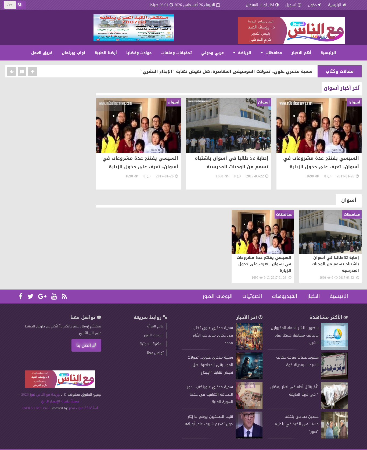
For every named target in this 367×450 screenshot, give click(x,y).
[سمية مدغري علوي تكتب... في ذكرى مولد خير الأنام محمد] (249, 348)
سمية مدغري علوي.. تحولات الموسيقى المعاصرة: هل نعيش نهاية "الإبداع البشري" (226, 71)
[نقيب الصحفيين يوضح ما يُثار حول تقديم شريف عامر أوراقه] (249, 437)
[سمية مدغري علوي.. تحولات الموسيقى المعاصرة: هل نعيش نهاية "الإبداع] (249, 378)
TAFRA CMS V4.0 (36, 408)
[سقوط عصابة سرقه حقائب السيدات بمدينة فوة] (334, 378)
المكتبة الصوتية (152, 344)
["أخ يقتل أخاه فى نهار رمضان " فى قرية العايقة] (334, 407)
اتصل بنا (83, 345)
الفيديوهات (284, 296)
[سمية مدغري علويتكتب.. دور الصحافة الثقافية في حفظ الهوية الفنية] (249, 407)
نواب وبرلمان (73, 52)
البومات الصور (218, 296)
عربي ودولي (212, 52)
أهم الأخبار (301, 52)
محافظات (273, 52)
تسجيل (290, 5)
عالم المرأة (155, 326)
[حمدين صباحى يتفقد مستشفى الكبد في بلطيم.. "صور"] (334, 437)
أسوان (348, 200)
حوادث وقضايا (139, 52)
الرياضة (244, 52)
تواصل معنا (155, 352)
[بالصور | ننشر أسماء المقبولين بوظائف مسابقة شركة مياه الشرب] (334, 348)
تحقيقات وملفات (176, 52)
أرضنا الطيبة (106, 52)
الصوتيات (252, 296)
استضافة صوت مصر (83, 408)
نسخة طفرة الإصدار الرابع (60, 401)
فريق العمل (41, 52)
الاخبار (313, 296)
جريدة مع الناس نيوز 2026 (40, 394)
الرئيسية (334, 5)
